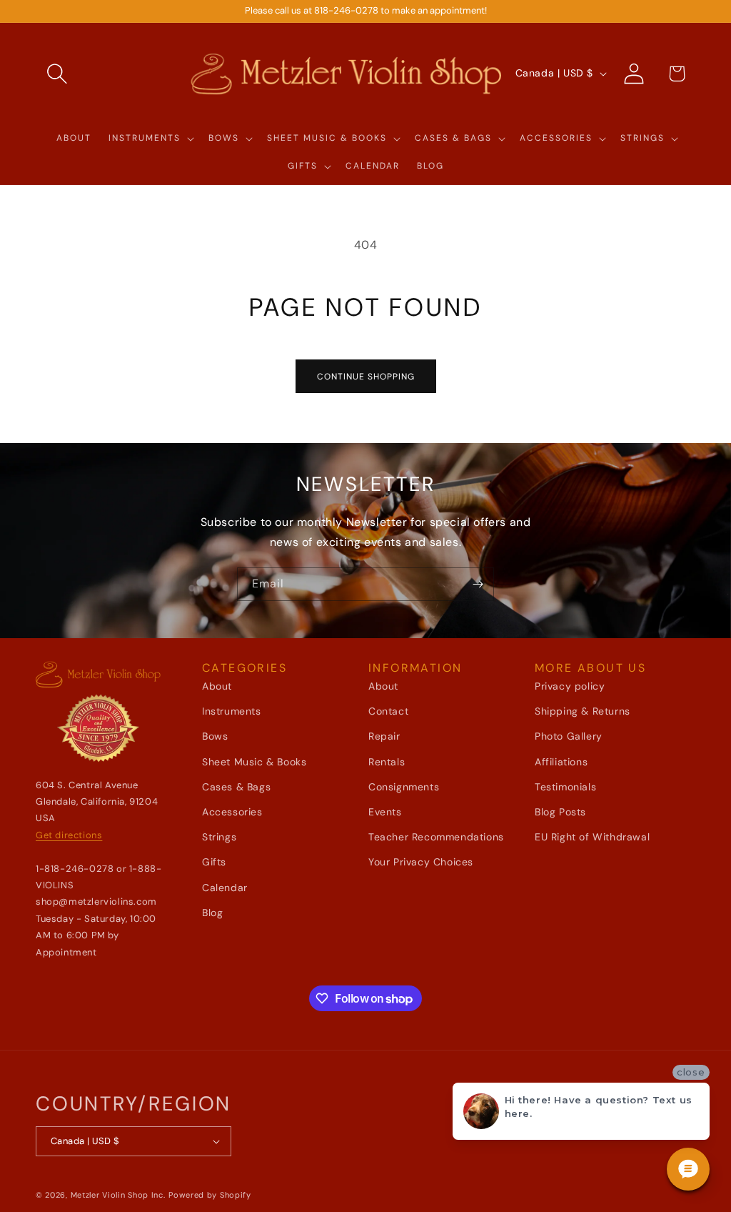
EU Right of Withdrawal (592, 836)
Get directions (69, 835)
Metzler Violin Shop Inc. (118, 1195)
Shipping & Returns (582, 711)
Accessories (232, 811)
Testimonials (565, 786)
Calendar (225, 887)
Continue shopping (366, 376)
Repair (384, 736)
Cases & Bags (236, 786)
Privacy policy (570, 686)
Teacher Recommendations (436, 836)
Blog (212, 912)
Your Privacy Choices (420, 861)
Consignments (403, 786)
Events (385, 811)
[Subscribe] (477, 584)
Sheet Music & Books (254, 761)
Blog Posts (560, 811)
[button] (57, 73)
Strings (219, 836)
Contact (388, 711)
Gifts (214, 861)
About (217, 686)
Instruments (231, 711)
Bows (215, 736)
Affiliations (561, 761)
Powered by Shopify (209, 1195)
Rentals (386, 761)
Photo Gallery (569, 736)
